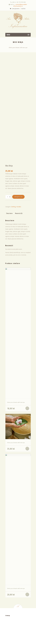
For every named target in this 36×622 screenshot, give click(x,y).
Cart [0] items (15, 8)
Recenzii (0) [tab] (18, 213)
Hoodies (18, 207)
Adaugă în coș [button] (27, 408)
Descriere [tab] (9, 213)
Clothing (13, 207)
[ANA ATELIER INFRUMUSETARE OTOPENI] (18, 20)
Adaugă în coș (18, 196)
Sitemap (7, 615)
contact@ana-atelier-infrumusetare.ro (20, 5)
